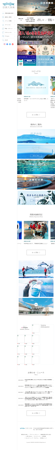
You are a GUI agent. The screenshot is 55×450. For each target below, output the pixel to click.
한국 (52, 2)
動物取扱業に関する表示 (46, 434)
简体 (47, 2)
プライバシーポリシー (34, 434)
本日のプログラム (39, 20)
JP (41, 2)
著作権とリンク (43, 438)
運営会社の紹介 (24, 434)
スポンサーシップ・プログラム (31, 438)
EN (44, 2)
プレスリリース (37, 436)
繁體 (49, 2)
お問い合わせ (29, 436)
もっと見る (35, 114)
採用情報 (44, 436)
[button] (20, 87)
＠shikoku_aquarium (24, 329)
